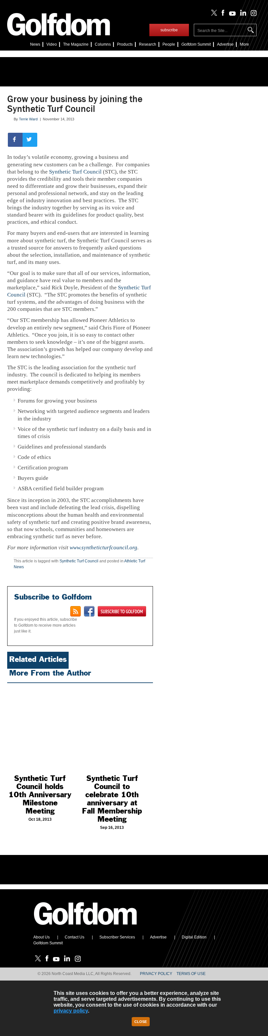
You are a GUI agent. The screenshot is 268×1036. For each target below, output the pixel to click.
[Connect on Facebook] (89, 611)
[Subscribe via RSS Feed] (75, 611)
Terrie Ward (28, 119)
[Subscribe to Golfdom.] (122, 611)
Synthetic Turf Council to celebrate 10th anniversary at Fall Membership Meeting (112, 799)
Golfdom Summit (48, 943)
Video (51, 44)
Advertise (225, 44)
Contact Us (74, 937)
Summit (196, 44)
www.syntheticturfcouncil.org (103, 547)
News (35, 44)
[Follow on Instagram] (252, 14)
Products (125, 44)
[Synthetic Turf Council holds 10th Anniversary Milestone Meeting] (40, 727)
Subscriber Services (117, 937)
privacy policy (71, 1010)
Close (140, 1022)
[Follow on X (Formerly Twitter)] (213, 14)
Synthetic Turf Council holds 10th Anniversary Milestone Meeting (39, 794)
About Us (41, 937)
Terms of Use (191, 973)
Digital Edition (194, 937)
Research (147, 44)
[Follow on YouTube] (230, 14)
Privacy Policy (156, 973)
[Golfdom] (85, 927)
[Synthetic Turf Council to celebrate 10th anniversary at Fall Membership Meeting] (112, 727)
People (168, 44)
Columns (103, 44)
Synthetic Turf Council (75, 172)
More (244, 44)
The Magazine (76, 44)
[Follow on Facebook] (222, 14)
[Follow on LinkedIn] (242, 14)
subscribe (169, 30)
